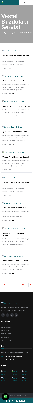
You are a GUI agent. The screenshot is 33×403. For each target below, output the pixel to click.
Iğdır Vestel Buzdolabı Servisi (14, 132)
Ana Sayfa (4, 33)
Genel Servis (5, 330)
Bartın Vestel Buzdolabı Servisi (15, 81)
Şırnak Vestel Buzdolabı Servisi (15, 55)
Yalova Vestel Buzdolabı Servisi (15, 157)
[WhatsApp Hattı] (16, 315)
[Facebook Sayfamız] (3, 315)
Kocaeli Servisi (6, 334)
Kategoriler (13, 33)
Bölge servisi (5, 337)
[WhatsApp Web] (5, 396)
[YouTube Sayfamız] (7, 315)
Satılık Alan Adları (6, 340)
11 (26, 285)
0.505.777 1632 (7, 68)
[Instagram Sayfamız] (12, 315)
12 (30, 285)
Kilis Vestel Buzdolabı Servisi (14, 208)
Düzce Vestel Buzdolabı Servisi (15, 261)
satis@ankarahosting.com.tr (13, 356)
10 (23, 285)
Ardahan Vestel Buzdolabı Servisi (16, 106)
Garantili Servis (6, 327)
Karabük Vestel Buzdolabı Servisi (16, 182)
